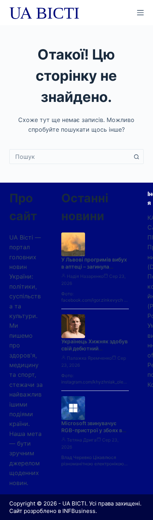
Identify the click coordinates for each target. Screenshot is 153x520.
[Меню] (140, 12)
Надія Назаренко (85, 276)
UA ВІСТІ (44, 12)
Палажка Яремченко (89, 358)
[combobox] (70, 156)
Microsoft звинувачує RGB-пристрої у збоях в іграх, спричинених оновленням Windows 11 (92, 433)
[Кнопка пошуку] (136, 157)
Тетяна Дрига (82, 440)
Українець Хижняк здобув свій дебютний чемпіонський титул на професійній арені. (94, 352)
